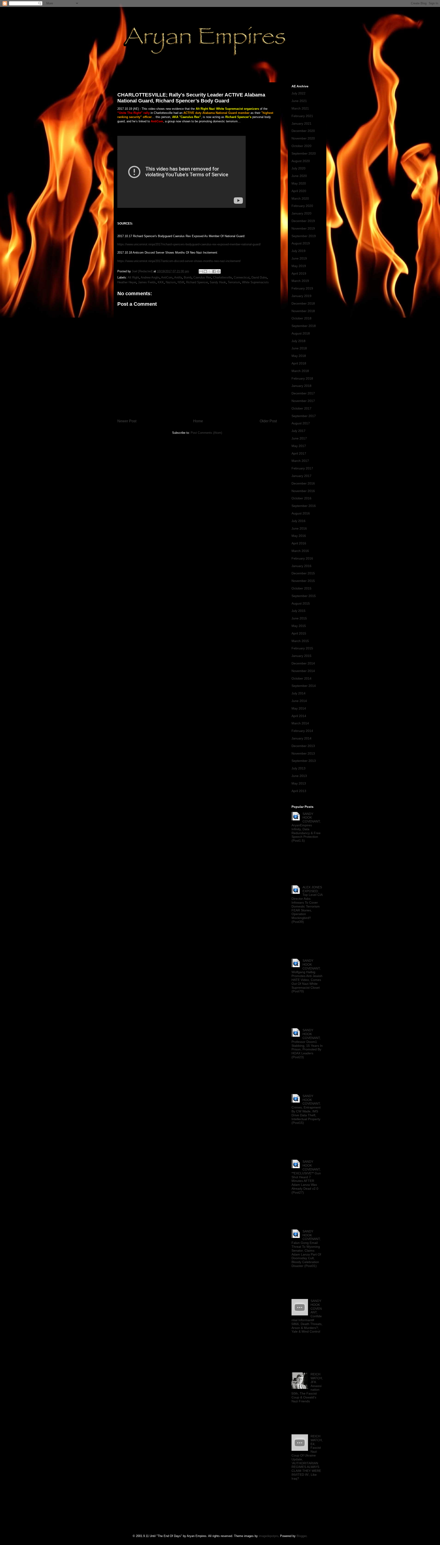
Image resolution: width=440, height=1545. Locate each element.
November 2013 (303, 753)
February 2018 (302, 378)
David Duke (259, 277)
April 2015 (299, 633)
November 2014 (303, 671)
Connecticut (242, 277)
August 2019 (301, 243)
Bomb (188, 277)
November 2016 (303, 491)
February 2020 (302, 206)
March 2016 (300, 551)
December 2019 (303, 221)
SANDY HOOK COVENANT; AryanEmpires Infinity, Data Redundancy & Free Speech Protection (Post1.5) (306, 827)
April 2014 (299, 716)
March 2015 (300, 641)
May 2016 (299, 536)
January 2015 (301, 656)
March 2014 (300, 723)
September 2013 (304, 761)
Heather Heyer (126, 282)
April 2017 (299, 453)
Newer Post (126, 421)
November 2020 (303, 138)
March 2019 (300, 281)
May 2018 (299, 356)
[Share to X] (209, 271)
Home (198, 421)
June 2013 (299, 776)
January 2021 (301, 123)
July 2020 (298, 168)
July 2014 (298, 693)
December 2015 (303, 573)
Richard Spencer (197, 282)
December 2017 (303, 393)
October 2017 (301, 408)
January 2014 (301, 738)
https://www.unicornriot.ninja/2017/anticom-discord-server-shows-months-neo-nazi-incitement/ (179, 261)
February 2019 (302, 288)
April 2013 (299, 791)
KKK (161, 282)
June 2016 (299, 528)
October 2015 (301, 588)
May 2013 (299, 783)
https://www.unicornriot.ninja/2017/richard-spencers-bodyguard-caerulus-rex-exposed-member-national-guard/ (189, 244)
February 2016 (302, 558)
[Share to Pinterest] (218, 271)
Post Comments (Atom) (206, 432)
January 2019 (301, 296)
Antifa (178, 277)
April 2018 (299, 363)
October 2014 (301, 678)
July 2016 (298, 521)
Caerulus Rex (202, 277)
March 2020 (300, 198)
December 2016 (303, 483)
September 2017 (304, 416)
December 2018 (303, 303)
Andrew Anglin (150, 277)
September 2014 (304, 686)
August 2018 (301, 333)
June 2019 (299, 258)
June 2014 (299, 701)
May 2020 (299, 183)
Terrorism (234, 282)
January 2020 (301, 213)
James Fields (147, 282)
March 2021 (300, 108)
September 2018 (304, 326)
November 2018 (303, 311)
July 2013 (298, 768)
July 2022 (298, 93)
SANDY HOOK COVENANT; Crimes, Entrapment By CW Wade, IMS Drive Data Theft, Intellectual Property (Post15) (306, 1109)
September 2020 (304, 153)
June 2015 (299, 618)
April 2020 (299, 191)
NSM (181, 282)
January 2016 (301, 566)
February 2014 (302, 731)
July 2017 (298, 431)
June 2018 (299, 348)
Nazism (171, 282)
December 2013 (303, 746)
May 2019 (299, 266)
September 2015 (304, 596)
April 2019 (299, 273)
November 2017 (303, 401)
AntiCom (167, 277)
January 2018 (301, 386)
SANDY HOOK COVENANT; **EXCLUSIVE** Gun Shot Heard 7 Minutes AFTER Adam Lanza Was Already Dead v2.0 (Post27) (306, 1177)
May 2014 (299, 708)
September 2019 (304, 236)
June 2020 (299, 176)
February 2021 (302, 116)
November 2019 (303, 228)
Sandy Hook (218, 282)
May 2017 (299, 446)
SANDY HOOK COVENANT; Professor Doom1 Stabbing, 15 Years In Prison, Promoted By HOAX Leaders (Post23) (307, 1043)
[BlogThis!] (205, 271)
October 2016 (301, 498)
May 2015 (299, 626)
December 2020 (303, 131)
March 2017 (300, 461)
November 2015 (303, 581)
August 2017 (301, 423)
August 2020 (301, 161)
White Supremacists (255, 282)
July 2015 (298, 611)
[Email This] (201, 271)
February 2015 (302, 648)
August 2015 (301, 603)
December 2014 (303, 663)
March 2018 (300, 371)
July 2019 (298, 251)
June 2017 (299, 438)
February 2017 (302, 468)
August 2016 (301, 513)
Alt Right (133, 277)
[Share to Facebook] (214, 271)
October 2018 (301, 318)
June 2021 (299, 101)
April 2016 (299, 543)
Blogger (301, 1536)
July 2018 (298, 341)
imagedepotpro (268, 1536)
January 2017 (301, 476)
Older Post (268, 421)
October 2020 (301, 146)
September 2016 (304, 506)
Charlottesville (222, 277)
